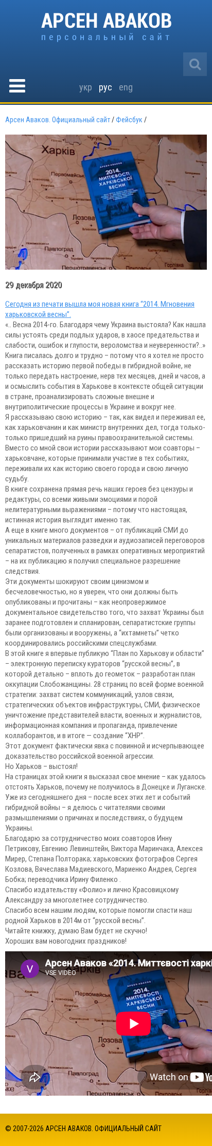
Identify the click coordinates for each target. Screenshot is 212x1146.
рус (105, 87)
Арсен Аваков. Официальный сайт (106, 27)
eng (126, 87)
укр (85, 87)
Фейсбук (129, 120)
